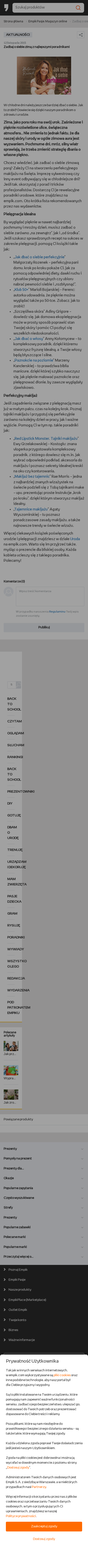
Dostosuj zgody (18, 1467)
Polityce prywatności (21, 1516)
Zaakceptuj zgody (44, 1526)
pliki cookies (62, 1375)
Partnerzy (39, 1487)
